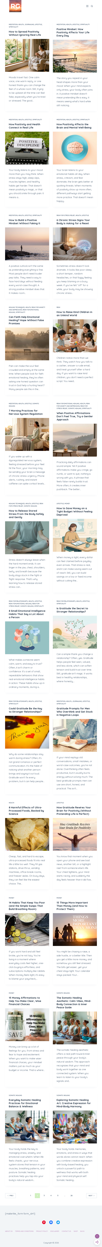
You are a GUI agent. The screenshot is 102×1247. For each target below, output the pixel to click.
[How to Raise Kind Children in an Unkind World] (75, 335)
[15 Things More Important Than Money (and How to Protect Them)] (75, 929)
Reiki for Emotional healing (68, 403)
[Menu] (87, 6)
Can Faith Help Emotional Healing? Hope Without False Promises (26, 320)
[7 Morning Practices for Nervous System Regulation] (27, 434)
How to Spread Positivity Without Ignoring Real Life (25, 33)
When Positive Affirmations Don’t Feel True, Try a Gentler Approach (75, 416)
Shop (76, 1231)
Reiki (58, 307)
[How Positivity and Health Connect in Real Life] (27, 148)
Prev (11, 1196)
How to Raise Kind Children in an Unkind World (74, 313)
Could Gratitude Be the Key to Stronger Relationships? (25, 710)
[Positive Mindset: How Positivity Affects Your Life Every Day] (75, 56)
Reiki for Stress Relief (66, 215)
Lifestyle (38, 24)
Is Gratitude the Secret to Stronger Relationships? (72, 610)
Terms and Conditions (24, 1231)
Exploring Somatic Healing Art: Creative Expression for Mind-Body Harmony (74, 1103)
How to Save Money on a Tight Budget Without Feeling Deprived (74, 511)
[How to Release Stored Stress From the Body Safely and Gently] (27, 537)
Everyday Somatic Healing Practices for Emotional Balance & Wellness (25, 1103)
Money (67, 503)
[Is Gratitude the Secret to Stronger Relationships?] (75, 632)
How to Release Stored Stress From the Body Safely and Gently (26, 514)
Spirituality (13, 27)
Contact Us (66, 1231)
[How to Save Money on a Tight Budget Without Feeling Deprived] (75, 535)
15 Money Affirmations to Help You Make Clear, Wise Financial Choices (25, 1001)
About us (9, 1231)
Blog (82, 1231)
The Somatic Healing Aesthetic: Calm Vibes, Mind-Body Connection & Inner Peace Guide (74, 1002)
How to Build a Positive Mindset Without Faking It (24, 222)
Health (21, 24)
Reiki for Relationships (18, 601)
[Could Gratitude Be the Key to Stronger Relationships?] (27, 732)
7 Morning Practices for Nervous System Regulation (26, 412)
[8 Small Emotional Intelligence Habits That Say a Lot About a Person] (27, 637)
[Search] (92, 6)
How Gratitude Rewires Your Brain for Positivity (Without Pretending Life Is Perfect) (74, 810)
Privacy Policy (42, 1231)
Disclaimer (54, 1231)
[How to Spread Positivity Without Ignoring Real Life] (27, 55)
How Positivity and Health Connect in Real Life (24, 126)
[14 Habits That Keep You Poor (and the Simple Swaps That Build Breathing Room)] (27, 929)
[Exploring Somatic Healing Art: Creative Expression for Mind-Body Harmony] (75, 1127)
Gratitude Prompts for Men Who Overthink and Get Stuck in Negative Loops (75, 711)
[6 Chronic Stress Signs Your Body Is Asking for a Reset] (75, 243)
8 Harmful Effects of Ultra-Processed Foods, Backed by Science (26, 810)
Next (90, 1196)
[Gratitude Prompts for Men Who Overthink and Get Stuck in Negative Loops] (75, 735)
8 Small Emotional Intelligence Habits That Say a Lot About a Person (27, 614)
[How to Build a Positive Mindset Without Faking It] (27, 243)
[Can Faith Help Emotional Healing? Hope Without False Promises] (27, 344)
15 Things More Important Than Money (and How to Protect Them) (72, 906)
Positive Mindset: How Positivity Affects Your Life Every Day (73, 32)
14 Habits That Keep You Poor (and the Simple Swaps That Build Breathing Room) (27, 906)
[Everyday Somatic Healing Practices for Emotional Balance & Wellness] (27, 1127)
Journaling (29, 24)
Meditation (13, 24)
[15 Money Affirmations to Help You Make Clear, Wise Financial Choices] (27, 1024)
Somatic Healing (74, 408)
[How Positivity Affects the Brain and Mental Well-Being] (75, 148)
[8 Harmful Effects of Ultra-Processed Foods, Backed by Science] (27, 834)
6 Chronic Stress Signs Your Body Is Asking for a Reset (73, 222)
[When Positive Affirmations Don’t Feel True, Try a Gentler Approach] (75, 440)
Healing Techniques (17, 307)
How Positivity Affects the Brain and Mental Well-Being (74, 126)
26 (72, 1195)
